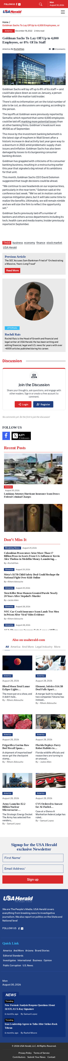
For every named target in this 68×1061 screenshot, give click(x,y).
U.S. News (28, 965)
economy (29, 242)
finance (40, 242)
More (57, 646)
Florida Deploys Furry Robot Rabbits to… (48, 747)
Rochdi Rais (19, 49)
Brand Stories (42, 950)
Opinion (48, 960)
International (24, 960)
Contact (51, 1057)
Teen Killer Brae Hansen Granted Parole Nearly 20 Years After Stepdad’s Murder (31, 595)
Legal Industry (44, 646)
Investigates (9, 960)
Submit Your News (36, 1057)
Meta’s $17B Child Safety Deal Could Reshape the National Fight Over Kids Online (31, 576)
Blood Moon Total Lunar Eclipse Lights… (16, 688)
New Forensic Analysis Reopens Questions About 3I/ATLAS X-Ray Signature (30, 1007)
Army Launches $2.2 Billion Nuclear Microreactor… (13, 806)
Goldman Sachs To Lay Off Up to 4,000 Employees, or (31, 25)
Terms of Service (41, 1053)
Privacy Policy (25, 1053)
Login (23, 404)
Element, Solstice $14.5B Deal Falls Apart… (49, 688)
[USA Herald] (12, 12)
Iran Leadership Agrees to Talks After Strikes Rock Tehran (31, 1026)
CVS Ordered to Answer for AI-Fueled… (49, 805)
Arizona (29, 950)
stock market (54, 242)
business (17, 242)
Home (5, 22)
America (8, 31)
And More (28, 646)
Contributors (19, 1057)
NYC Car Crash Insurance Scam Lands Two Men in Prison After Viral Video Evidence (31, 613)
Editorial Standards (13, 956)
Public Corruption (12, 965)
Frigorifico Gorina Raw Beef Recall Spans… (15, 747)
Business (37, 960)
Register (43, 404)
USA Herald (10, 247)
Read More (12, 270)
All (7, 646)
